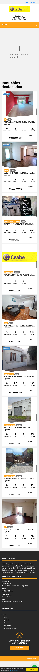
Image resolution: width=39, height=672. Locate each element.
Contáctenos (7, 625)
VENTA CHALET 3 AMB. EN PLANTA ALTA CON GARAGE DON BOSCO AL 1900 (19, 122)
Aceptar (32, 669)
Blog (4, 623)
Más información (14, 670)
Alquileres (6, 620)
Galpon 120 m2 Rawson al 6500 (17, 428)
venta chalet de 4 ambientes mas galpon (19, 326)
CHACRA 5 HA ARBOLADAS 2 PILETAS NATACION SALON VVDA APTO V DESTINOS (19, 224)
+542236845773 (20, 18)
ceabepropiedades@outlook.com (12, 601)
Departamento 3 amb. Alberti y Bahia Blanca (19, 275)
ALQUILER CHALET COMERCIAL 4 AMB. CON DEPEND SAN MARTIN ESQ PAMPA (19, 173)
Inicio (4, 614)
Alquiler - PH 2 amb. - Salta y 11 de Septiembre (19, 530)
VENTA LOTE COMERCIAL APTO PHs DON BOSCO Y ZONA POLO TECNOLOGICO (19, 377)
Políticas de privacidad (10, 628)
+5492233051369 (20, 19)
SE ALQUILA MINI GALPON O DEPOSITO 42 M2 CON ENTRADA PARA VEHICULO (19, 479)
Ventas (5, 617)
